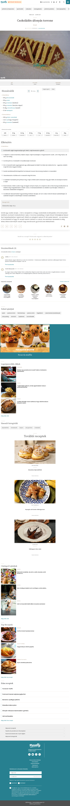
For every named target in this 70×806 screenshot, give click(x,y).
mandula (9, 103)
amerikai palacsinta (22, 659)
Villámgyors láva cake (35, 549)
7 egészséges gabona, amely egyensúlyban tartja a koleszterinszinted (31, 386)
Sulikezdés (19, 367)
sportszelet (20, 9)
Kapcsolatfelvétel (35, 763)
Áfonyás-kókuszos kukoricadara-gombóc (15, 711)
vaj (7, 120)
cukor (8, 100)
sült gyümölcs (29, 427)
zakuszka (28, 9)
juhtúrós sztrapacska (8, 9)
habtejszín (9, 110)
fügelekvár (40, 313)
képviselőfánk (5, 427)
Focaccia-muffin (7, 689)
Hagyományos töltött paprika (25, 646)
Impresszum (35, 765)
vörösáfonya (11, 108)
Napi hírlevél (14, 783)
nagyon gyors (46, 89)
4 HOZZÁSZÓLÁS (41, 28)
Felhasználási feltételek (35, 760)
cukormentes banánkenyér (52, 313)
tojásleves (21, 316)
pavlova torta (11, 313)
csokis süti (38, 14)
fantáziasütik (14, 427)
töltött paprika (21, 643)
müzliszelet (37, 427)
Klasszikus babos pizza (9, 705)
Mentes (18, 569)
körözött (13, 316)
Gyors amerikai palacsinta (24, 662)
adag (34, 91)
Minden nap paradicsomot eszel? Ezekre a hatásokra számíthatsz (31, 370)
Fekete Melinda (35, 475)
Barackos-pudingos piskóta (11, 700)
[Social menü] (54, 2)
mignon (21, 427)
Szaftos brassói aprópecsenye (25, 631)
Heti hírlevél (22, 783)
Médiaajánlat (35, 767)
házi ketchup (21, 313)
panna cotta (30, 313)
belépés (13, 252)
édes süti (31, 14)
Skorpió (35, 25)
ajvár (3, 313)
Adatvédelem (35, 761)
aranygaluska (38, 9)
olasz (53, 89)
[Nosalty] (4, 2)
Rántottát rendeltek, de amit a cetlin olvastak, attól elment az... (31, 572)
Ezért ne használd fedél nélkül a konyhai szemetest (31, 604)
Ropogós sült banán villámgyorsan (35, 509)
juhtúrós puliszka (49, 9)
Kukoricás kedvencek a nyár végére (15, 733)
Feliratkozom (37, 776)
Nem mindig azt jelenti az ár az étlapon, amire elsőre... (32, 588)
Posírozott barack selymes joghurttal (13, 694)
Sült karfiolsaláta (7, 716)
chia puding (5, 316)
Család (19, 383)
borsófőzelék (30, 316)
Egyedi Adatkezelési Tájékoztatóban (27, 794)
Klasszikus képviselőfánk (35, 470)
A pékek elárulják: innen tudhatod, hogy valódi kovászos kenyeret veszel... (32, 402)
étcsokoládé (10, 98)
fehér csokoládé (12, 117)
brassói (19, 628)
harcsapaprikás (61, 9)
